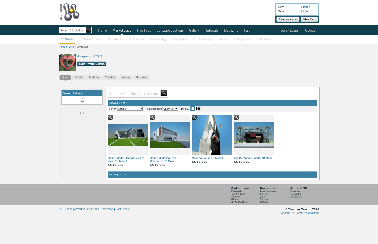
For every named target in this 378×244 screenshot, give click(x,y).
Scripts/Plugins (238, 194)
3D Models (67, 39)
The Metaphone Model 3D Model (253, 158)
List (198, 108)
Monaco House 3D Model (207, 158)
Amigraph (83, 46)
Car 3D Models (136, 39)
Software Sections (170, 30)
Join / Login (289, 30)
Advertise (295, 191)
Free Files (144, 30)
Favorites (141, 77)
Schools (264, 202)
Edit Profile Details (92, 64)
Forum (248, 30)
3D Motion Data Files (91, 39)
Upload (310, 30)
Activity (79, 77)
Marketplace (122, 30)
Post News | (108, 209)
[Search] (88, 30)
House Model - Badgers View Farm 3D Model (126, 160)
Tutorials (211, 30)
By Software (263, 39)
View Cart (309, 19)
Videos (234, 199)
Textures (223, 39)
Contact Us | (288, 213)
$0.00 (304, 11)
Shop (71, 46)
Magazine (231, 30)
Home (102, 30)
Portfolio (94, 77)
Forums (264, 194)
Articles (125, 77)
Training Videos (242, 39)
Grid (192, 108)
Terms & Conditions (307, 213)
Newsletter (295, 194)
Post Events (123, 209)
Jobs (262, 196)
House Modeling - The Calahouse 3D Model (163, 160)
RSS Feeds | (66, 209)
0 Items (305, 7)
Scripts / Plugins (202, 39)
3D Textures (115, 39)
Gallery (194, 30)
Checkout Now (288, 19)
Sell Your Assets (239, 202)
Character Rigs (158, 39)
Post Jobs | (94, 209)
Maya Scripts (180, 39)
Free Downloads (269, 191)
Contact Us (296, 196)
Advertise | (80, 209)
